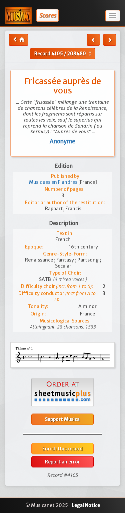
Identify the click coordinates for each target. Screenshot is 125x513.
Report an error (62, 462)
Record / (63, 54)
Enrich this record (62, 449)
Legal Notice (86, 505)
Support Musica (62, 419)
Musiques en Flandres (53, 182)
